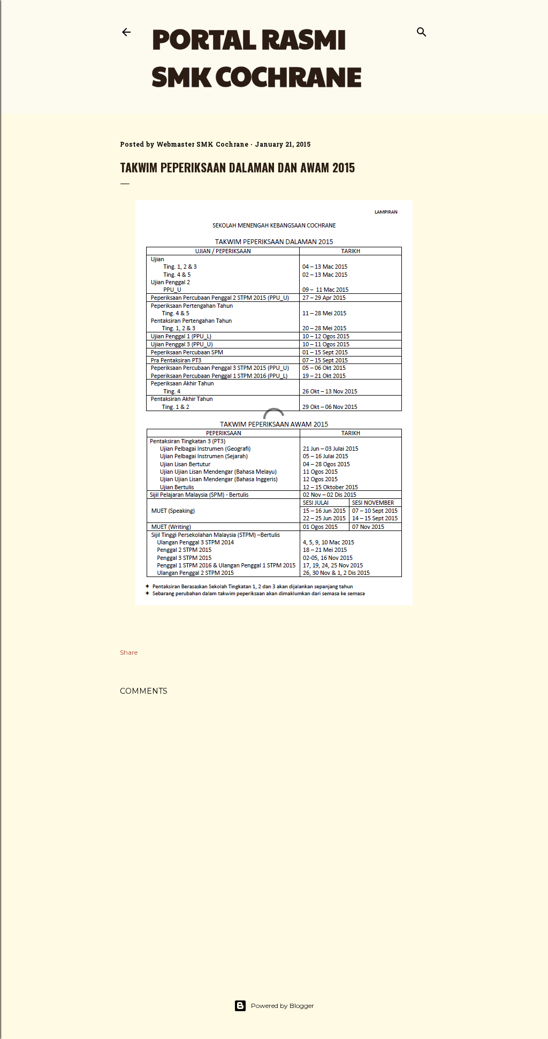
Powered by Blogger (282, 1006)
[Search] (421, 29)
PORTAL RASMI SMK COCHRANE (257, 56)
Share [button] (129, 652)
